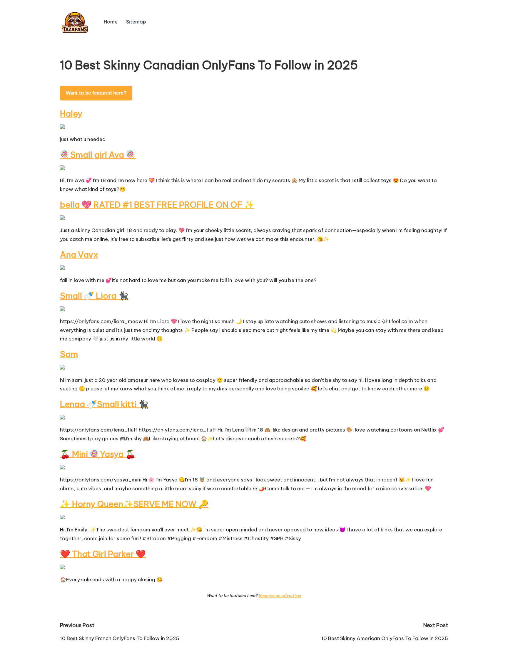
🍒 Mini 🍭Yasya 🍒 (98, 454)
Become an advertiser (279, 595)
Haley (71, 113)
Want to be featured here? (96, 93)
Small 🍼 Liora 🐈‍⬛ (94, 296)
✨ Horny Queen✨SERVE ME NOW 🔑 (134, 504)
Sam (69, 354)
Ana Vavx (79, 254)
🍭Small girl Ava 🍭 (98, 155)
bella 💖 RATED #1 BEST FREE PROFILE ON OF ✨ (157, 204)
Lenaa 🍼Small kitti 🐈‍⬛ (104, 404)
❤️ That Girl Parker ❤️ (103, 554)
